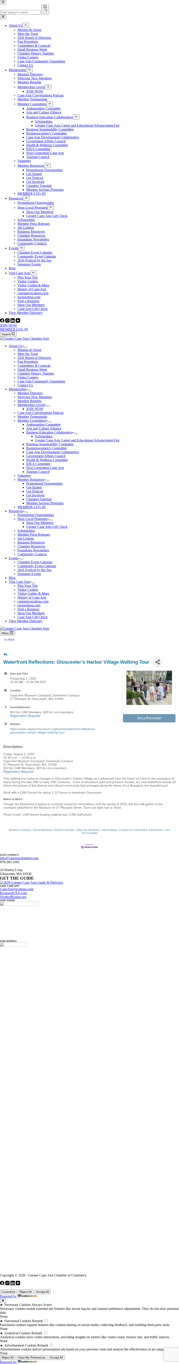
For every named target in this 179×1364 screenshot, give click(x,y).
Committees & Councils (33, 365)
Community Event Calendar (36, 566)
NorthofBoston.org (13, 897)
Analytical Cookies (17, 1333)
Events (13, 558)
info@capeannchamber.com (19, 858)
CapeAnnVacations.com (16, 889)
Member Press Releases (33, 534)
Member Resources (30, 479)
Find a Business (28, 609)
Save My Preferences (32, 1357)
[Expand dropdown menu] (26, 347)
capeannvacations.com (32, 601)
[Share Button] (157, 662)
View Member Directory (26, 621)
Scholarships (43, 436)
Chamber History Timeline (35, 373)
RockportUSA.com (13, 893)
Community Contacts (32, 554)
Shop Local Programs (32, 519)
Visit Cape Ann (19, 582)
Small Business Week (32, 369)
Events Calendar (64, 830)
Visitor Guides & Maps (33, 593)
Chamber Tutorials (39, 499)
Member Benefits (29, 401)
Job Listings (25, 538)
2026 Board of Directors (34, 358)
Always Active (41, 1305)
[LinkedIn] (13, 321)
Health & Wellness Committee (47, 460)
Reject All (26, 1291)
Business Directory (20, 830)
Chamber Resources (31, 546)
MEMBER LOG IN (14, 329)
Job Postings (109, 830)
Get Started (34, 487)
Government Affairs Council (45, 456)
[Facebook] (2, 321)
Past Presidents (27, 361)
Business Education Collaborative (49, 432)
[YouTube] (18, 321)
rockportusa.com (28, 605)
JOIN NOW (8, 325)
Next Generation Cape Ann (45, 468)
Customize (8, 1291)
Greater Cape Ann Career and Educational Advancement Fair (77, 440)
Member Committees (31, 420)
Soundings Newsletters (33, 550)
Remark (37, 1321)
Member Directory (30, 393)
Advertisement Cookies (20, 1345)
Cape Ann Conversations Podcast (40, 413)
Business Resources (31, 542)
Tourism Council (37, 472)
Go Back (9, 639)
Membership (17, 389)
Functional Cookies (17, 1321)
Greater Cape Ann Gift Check (46, 527)
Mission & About (29, 350)
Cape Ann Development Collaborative (52, 452)
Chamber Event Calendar (34, 562)
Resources (16, 511)
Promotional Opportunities (44, 483)
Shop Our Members (39, 523)
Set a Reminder (149, 718)
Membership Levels (31, 405)
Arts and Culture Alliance (43, 428)
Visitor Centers (27, 377)
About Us (15, 346)
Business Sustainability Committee (50, 444)
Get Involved (35, 495)
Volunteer (24, 475)
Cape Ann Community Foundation (41, 381)
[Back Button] (5, 655)
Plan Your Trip (27, 585)
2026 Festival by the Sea (34, 570)
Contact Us (25, 385)
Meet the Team (27, 354)
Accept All (42, 1291)
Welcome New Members (34, 397)
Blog (12, 578)
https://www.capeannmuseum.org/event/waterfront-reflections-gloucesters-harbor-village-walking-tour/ (53, 730)
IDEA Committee (38, 464)
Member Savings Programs (45, 503)
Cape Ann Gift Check (32, 617)
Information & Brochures (148, 830)
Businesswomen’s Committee (46, 448)
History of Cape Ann (31, 597)
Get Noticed (34, 491)
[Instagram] (7, 321)
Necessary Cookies (17, 1305)
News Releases (42, 830)
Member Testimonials (32, 416)
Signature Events (29, 574)
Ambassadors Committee (43, 424)
